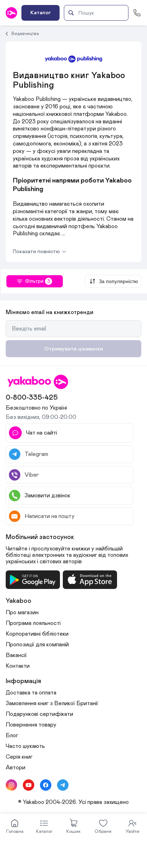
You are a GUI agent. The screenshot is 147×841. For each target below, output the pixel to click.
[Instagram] (11, 785)
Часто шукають (25, 746)
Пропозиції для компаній (37, 644)
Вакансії (16, 655)
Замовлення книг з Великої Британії (52, 703)
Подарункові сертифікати (39, 714)
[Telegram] (63, 785)
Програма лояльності (33, 623)
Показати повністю (36, 251)
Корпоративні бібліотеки (37, 634)
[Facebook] (45, 785)
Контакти (18, 666)
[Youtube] (28, 785)
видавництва (25, 33)
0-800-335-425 (32, 397)
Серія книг (19, 757)
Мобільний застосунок (40, 537)
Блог (12, 735)
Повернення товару (31, 725)
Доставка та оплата (31, 693)
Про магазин (22, 612)
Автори (15, 767)
